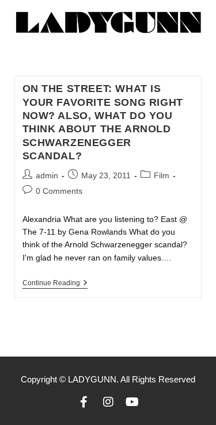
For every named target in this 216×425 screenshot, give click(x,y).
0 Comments (59, 191)
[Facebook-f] (84, 402)
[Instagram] (108, 402)
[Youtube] (132, 402)
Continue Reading (55, 283)
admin (47, 175)
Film (161, 175)
